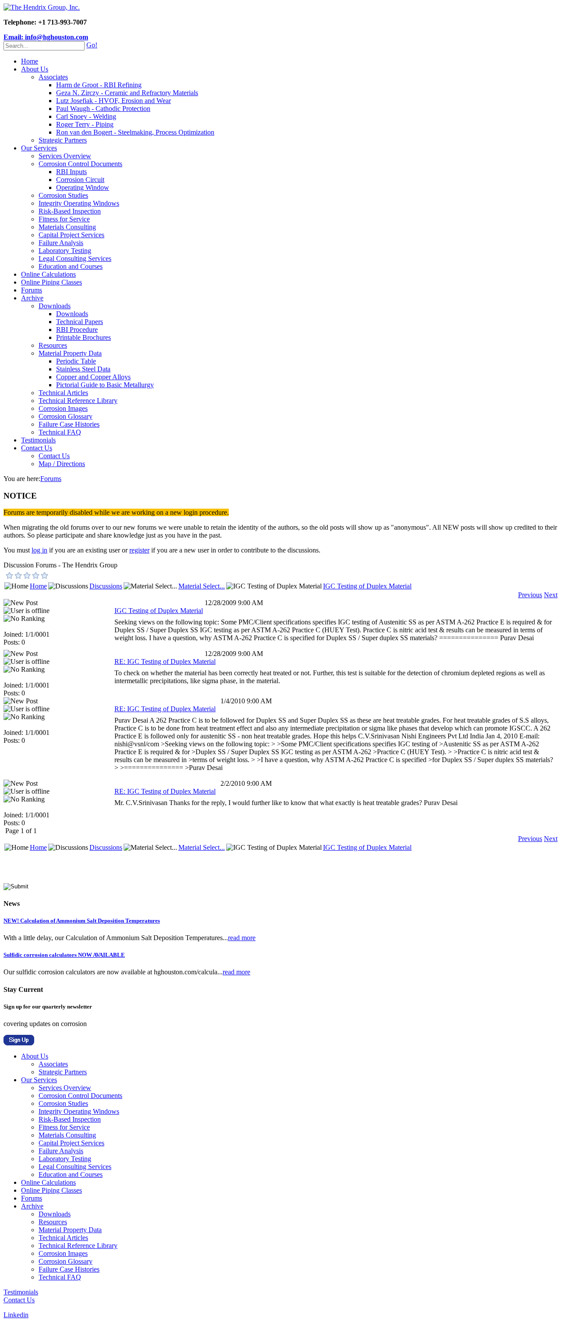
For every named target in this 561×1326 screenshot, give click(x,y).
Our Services (39, 148)
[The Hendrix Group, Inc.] (42, 7)
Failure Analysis (61, 242)
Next (550, 595)
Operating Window (82, 187)
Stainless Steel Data (83, 369)
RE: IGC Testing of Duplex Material (165, 661)
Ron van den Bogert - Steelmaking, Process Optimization (135, 132)
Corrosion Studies (63, 195)
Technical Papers (79, 321)
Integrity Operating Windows (79, 203)
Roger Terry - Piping (85, 124)
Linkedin (16, 1315)
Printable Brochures (83, 337)
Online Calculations (48, 274)
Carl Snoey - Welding (86, 116)
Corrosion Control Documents (80, 164)
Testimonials (38, 440)
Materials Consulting (67, 227)
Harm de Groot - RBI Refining (99, 85)
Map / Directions (62, 463)
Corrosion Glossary (65, 416)
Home (29, 61)
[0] (10, 575)
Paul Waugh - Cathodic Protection (103, 108)
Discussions (105, 586)
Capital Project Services (71, 235)
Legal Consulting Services (75, 258)
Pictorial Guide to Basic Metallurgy (105, 385)
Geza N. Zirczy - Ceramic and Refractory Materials (127, 92)
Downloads (55, 306)
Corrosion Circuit (80, 179)
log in (39, 550)
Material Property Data (70, 353)
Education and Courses (71, 266)
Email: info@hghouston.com (46, 37)
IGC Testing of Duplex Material (367, 586)
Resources (53, 345)
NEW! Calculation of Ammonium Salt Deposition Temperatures (82, 920)
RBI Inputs (71, 171)
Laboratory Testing (65, 250)
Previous (530, 595)
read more (242, 937)
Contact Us (36, 448)
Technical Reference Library (78, 400)
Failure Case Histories (69, 424)
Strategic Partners (63, 140)
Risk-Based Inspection (70, 211)
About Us (34, 69)
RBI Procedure (77, 329)
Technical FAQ (60, 432)
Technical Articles (63, 392)
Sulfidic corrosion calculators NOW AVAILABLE (64, 955)
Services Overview (65, 156)
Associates (53, 77)
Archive (32, 298)
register (139, 550)
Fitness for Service (64, 219)
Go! (91, 45)
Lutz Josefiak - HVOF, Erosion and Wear (113, 100)
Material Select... (201, 586)
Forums (31, 290)
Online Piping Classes (51, 282)
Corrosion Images (63, 408)
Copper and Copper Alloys (93, 377)
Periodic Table (76, 361)
